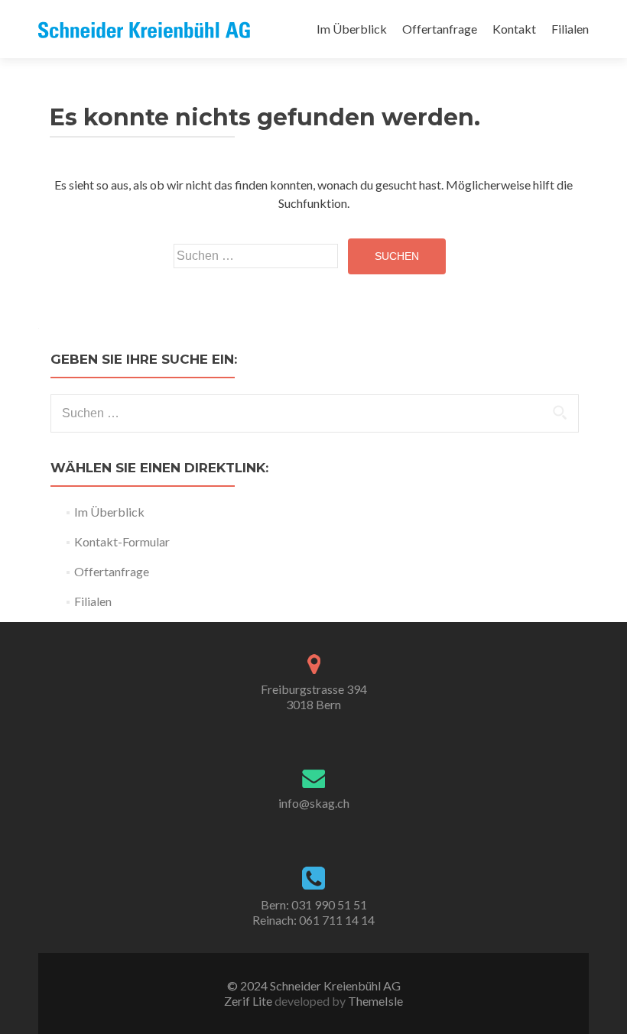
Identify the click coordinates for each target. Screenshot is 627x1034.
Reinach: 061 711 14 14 (313, 919)
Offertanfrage (439, 28)
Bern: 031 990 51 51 (314, 904)
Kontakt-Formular (122, 541)
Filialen (570, 28)
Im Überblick (352, 28)
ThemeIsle (375, 1000)
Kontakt (514, 28)
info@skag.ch (313, 803)
